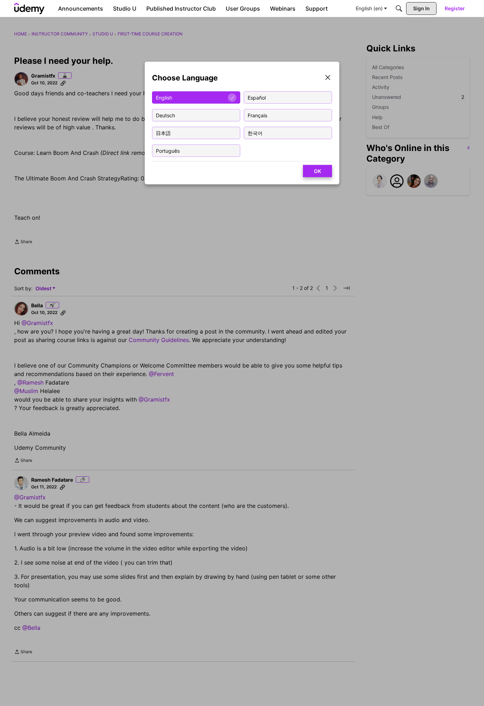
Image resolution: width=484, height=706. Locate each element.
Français (257, 115)
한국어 (255, 133)
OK (317, 171)
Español (257, 97)
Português (168, 150)
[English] (29, 8)
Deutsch (165, 115)
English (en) (369, 8)
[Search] (399, 8)
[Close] (327, 78)
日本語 (163, 133)
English (164, 97)
